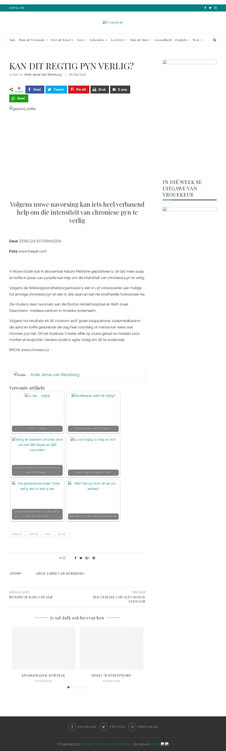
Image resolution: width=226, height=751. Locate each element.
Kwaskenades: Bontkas (43, 675)
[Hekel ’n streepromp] (111, 648)
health (17, 534)
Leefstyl (117, 40)
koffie (33, 534)
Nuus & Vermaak (31, 40)
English (180, 40)
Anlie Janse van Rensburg (42, 74)
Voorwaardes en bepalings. (113, 744)
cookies (155, 744)
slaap (62, 534)
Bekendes (97, 40)
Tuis (12, 40)
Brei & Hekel (61, 40)
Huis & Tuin (139, 40)
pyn (47, 534)
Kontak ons (16, 7)
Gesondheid (163, 40)
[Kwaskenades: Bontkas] (43, 648)
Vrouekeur (87, 744)
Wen (196, 40)
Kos (80, 40)
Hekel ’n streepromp (111, 675)
